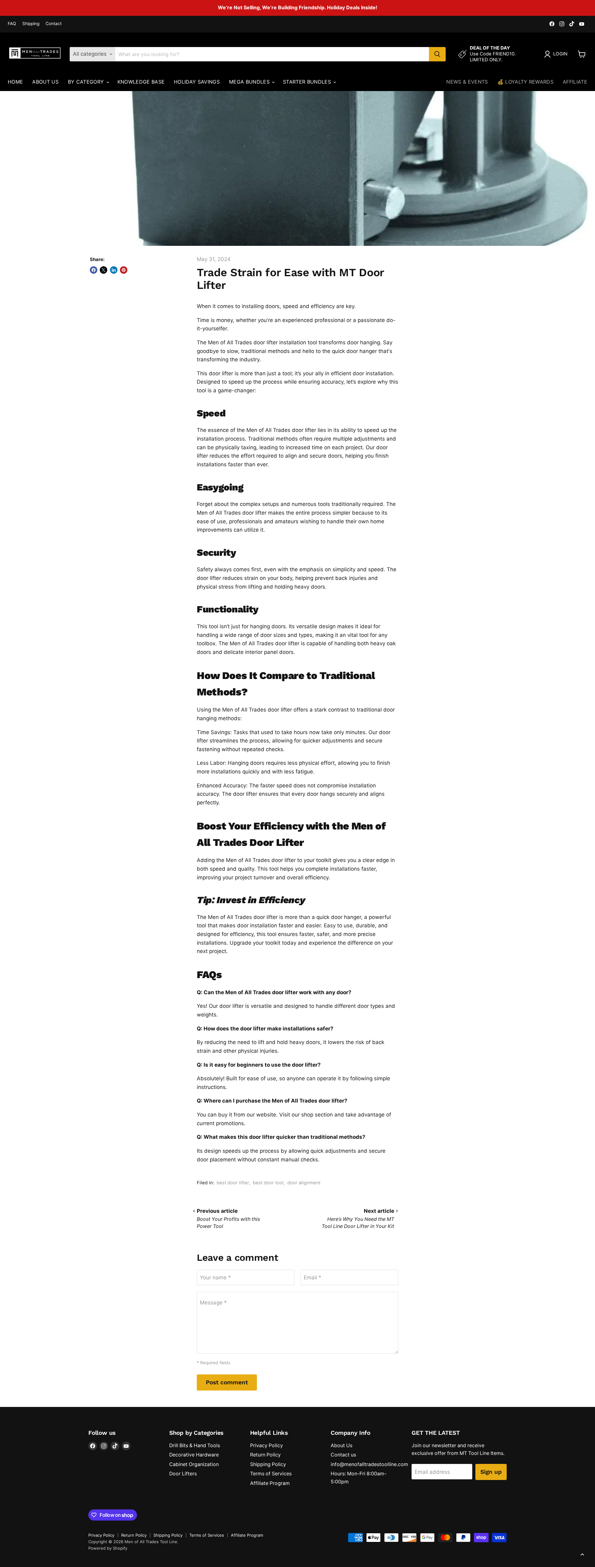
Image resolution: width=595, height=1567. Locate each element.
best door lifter (233, 1183)
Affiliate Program (270, 1483)
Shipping (30, 23)
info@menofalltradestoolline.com (369, 1464)
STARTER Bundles (308, 82)
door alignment (303, 1183)
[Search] (437, 54)
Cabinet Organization (194, 1464)
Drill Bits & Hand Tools (194, 1445)
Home (15, 82)
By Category (87, 82)
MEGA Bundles (250, 82)
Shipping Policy (268, 1464)
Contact (54, 23)
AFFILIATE (575, 82)
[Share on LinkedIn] (113, 270)
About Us (45, 82)
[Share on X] (103, 270)
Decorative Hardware (194, 1455)
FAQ (12, 23)
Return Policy (265, 1455)
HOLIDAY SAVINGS (197, 82)
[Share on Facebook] (93, 270)
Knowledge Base (141, 82)
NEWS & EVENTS (467, 82)
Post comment (227, 1382)
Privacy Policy (266, 1445)
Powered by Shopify (107, 1548)
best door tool (268, 1183)
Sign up (491, 1471)
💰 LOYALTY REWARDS (525, 82)
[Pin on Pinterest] (123, 270)
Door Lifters (183, 1474)
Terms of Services (271, 1474)
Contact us (343, 1455)
